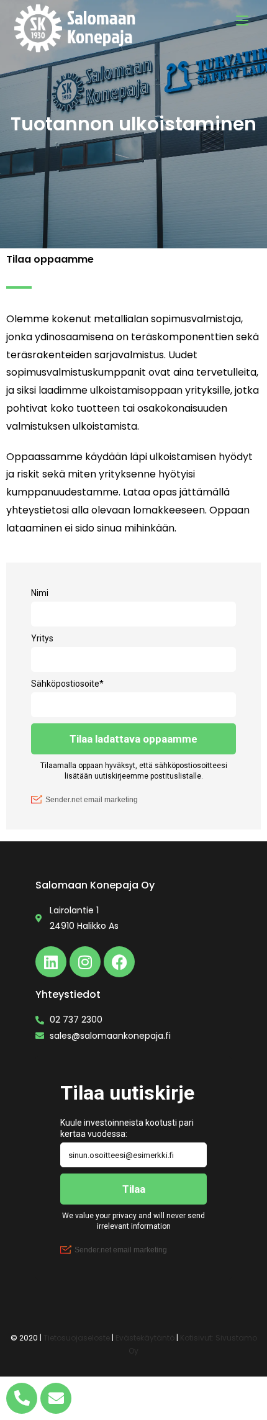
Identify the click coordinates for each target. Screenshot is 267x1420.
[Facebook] (119, 961)
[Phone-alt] (21, 1398)
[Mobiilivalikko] (242, 20)
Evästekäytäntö (144, 1337)
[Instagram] (85, 961)
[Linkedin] (50, 961)
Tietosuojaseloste (76, 1337)
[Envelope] (55, 1398)
